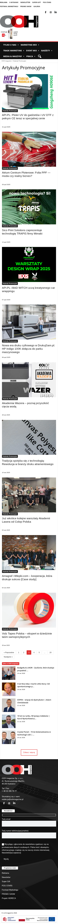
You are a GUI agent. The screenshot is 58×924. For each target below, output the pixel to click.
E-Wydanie (13, 2)
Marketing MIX (30, 44)
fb (2, 801)
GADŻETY (46, 50)
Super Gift (36, 2)
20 (51, 652)
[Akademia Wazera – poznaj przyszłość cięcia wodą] (29, 379)
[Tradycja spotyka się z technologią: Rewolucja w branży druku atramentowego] (29, 437)
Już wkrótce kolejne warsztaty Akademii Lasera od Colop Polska (26, 520)
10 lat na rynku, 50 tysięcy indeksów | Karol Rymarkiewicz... (33, 717)
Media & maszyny (13, 56)
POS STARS (47, 2)
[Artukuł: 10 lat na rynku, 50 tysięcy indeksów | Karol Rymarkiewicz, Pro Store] (8, 727)
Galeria (37, 6)
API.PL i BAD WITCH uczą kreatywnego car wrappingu (28, 289)
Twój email (6, 819)
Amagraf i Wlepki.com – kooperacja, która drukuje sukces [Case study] (27, 577)
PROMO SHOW (25, 6)
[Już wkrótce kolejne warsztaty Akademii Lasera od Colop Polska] (29, 495)
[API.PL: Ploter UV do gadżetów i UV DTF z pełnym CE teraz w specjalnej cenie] (29, 91)
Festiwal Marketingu (9, 6)
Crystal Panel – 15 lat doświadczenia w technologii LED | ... (34, 733)
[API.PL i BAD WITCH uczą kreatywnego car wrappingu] (29, 264)
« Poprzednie (9, 652)
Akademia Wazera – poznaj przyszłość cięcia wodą (25, 405)
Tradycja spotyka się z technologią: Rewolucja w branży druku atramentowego (27, 462)
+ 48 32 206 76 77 (9, 791)
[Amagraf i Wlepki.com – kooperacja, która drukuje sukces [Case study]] (29, 552)
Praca (30, 56)
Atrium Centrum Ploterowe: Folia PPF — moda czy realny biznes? (26, 174)
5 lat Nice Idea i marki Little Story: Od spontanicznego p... (33, 685)
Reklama (3, 2)
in (12, 801)
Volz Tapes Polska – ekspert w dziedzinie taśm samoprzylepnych (27, 635)
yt (57, 10)
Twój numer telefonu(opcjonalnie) (15, 831)
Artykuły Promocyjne (19, 61)
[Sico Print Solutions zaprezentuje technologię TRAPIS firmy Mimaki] (29, 206)
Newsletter (25, 2)
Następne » (8, 657)
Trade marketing (13, 50)
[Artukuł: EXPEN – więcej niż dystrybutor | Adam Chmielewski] (8, 711)
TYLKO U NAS (11, 44)
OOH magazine (7, 61)
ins (52, 10)
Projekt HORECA (9, 898)
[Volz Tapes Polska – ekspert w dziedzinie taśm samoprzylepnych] (29, 610)
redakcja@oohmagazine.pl (12, 799)
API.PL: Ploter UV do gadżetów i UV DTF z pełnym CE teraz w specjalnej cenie (28, 117)
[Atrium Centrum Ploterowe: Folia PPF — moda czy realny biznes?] (29, 149)
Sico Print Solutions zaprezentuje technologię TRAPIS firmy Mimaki (22, 232)
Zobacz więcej (29, 752)
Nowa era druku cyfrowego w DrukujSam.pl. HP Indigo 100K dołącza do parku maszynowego (28, 349)
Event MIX (32, 50)
